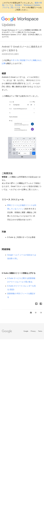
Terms (40, 331)
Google (26, 331)
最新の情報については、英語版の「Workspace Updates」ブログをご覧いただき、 (22, 5)
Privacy (33, 331)
